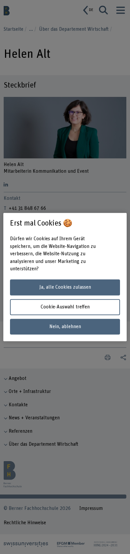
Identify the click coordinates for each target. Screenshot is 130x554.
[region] (65, 277)
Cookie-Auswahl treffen (65, 306)
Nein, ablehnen (65, 326)
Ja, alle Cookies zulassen (65, 287)
